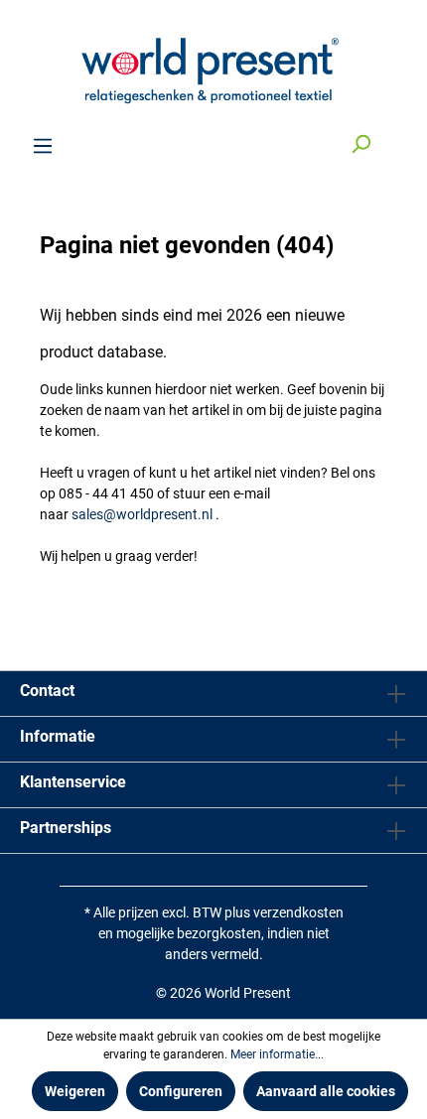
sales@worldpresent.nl (142, 514)
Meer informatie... (277, 1054)
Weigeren (75, 1091)
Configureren (180, 1091)
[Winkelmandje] (395, 138)
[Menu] (43, 146)
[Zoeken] (360, 146)
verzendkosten (298, 912)
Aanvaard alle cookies (325, 1091)
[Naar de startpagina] (213, 67)
